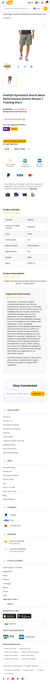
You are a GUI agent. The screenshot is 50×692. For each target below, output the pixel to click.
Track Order (8, 437)
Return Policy (8, 479)
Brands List (7, 471)
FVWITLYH (7, 18)
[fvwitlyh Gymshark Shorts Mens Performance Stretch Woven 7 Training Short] (25, 46)
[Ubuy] (9, 2)
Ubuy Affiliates (9, 499)
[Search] (45, 9)
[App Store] (10, 617)
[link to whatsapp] (18, 67)
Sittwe (5, 591)
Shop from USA (10, 648)
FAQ (4, 483)
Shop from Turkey (11, 659)
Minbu (5, 587)
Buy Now (33, 189)
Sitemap (6, 433)
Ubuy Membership (10, 453)
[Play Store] (24, 617)
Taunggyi (7, 583)
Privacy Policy (28, 670)
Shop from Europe (29, 659)
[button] (31, 2)
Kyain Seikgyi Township (12, 567)
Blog (5, 495)
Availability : (8, 109)
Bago (5, 575)
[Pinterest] (23, 679)
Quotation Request (11, 425)
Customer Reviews (11, 475)
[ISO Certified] (26, 637)
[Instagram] (9, 679)
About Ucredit (9, 487)
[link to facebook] (25, 67)
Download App (9, 467)
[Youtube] (14, 679)
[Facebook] (5, 679)
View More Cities (10, 599)
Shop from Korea (11, 655)
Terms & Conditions (12, 670)
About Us (7, 417)
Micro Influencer (10, 449)
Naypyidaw (7, 571)
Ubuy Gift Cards (10, 491)
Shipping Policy (9, 445)
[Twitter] (19, 679)
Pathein (6, 579)
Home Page (7, 14)
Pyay (5, 595)
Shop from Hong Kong (30, 652)
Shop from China (27, 655)
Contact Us (8, 421)
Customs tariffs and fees (13, 441)
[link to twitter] (31, 67)
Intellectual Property (11, 429)
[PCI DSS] (8, 637)
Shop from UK (25, 648)
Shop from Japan (11, 652)
